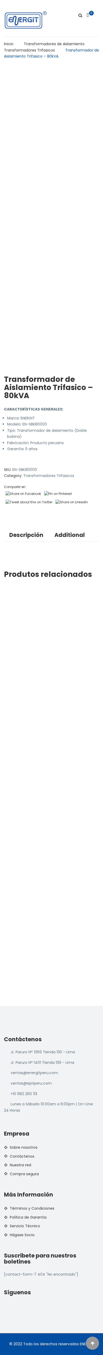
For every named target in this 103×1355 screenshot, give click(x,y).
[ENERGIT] (26, 19)
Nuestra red (20, 1165)
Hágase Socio (22, 1235)
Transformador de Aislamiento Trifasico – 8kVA (54, 795)
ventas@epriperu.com (31, 1083)
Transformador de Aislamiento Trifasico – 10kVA (55, 650)
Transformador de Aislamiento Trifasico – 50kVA (55, 843)
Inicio (8, 44)
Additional (69, 535)
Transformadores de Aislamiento (54, 44)
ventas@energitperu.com (34, 1072)
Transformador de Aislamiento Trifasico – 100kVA (56, 940)
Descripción (26, 535)
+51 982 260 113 (24, 1093)
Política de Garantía (28, 1217)
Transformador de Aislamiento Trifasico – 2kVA (54, 698)
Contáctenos (22, 1156)
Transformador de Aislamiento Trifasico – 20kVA (55, 601)
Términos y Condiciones (32, 1208)
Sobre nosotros (24, 1147)
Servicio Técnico (25, 1226)
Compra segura (24, 1174)
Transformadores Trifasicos (29, 50)
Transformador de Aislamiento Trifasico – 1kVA (54, 891)
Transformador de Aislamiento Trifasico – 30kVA (55, 747)
